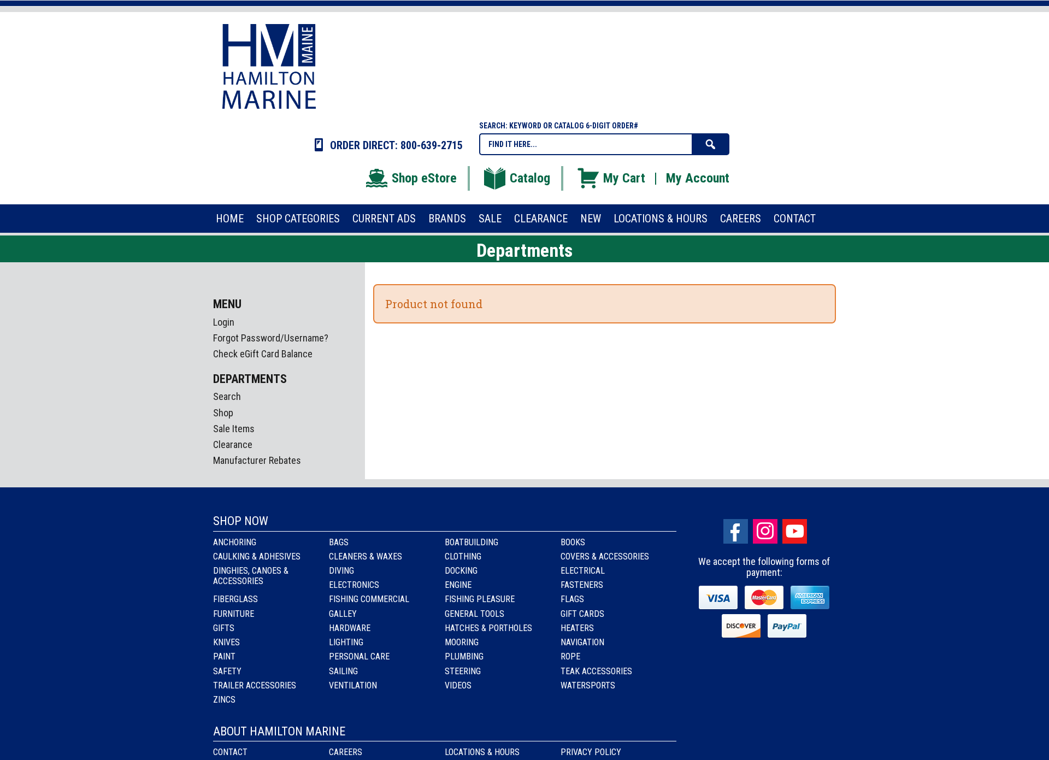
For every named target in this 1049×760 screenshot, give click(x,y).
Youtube (794, 531)
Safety (227, 671)
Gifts (223, 628)
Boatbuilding (471, 542)
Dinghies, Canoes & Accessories (250, 575)
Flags (572, 599)
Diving (341, 570)
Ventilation (353, 685)
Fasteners (582, 585)
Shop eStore (424, 178)
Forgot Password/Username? (270, 338)
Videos (458, 685)
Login (223, 322)
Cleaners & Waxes (365, 556)
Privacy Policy (591, 752)
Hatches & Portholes (488, 628)
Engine (458, 585)
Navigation (582, 642)
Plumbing (464, 656)
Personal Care (359, 656)
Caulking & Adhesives (256, 556)
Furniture (233, 614)
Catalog (530, 178)
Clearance (232, 444)
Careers (345, 752)
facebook (735, 531)
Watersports (588, 685)
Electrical (583, 570)
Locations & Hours (482, 752)
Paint (224, 656)
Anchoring (234, 542)
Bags (339, 542)
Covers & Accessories (605, 556)
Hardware (349, 628)
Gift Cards (582, 614)
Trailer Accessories (254, 685)
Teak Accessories (596, 671)
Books (573, 542)
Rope (570, 656)
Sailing (343, 671)
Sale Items (234, 428)
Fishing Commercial (369, 599)
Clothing (463, 556)
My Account (697, 178)
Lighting (346, 642)
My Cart (624, 178)
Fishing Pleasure (480, 599)
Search (227, 396)
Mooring (462, 642)
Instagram (765, 531)
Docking (461, 570)
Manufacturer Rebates (257, 460)
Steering (463, 671)
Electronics (354, 585)
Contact (230, 752)
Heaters (577, 628)
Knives (226, 642)
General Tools (474, 614)
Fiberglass (235, 599)
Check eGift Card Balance (263, 354)
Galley (343, 614)
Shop (223, 413)
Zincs (224, 699)
